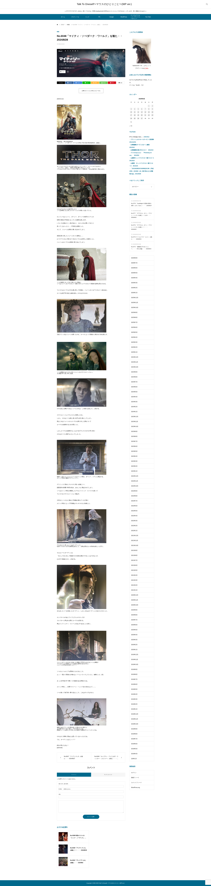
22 (149, 115)
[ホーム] (57, 24)
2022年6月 (134, 505)
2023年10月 (134, 426)
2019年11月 (134, 659)
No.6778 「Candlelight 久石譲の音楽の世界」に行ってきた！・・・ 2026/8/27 (141, 204)
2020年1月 (134, 649)
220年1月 (134, 758)
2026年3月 (134, 282)
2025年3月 (134, 342)
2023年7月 (134, 441)
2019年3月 (134, 699)
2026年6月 (134, 268)
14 (145, 112)
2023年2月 (134, 466)
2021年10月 (134, 545)
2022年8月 (134, 496)
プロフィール (75, 17)
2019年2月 (134, 704)
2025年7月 (134, 322)
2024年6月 (134, 387)
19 (138, 115)
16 (152, 112)
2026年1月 (134, 292)
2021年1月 (134, 590)
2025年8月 (134, 317)
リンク (87, 17)
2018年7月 (134, 739)
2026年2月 (134, 287)
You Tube (148, 17)
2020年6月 (134, 624)
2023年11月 (134, 421)
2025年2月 (134, 347)
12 (138, 112)
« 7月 (130, 126)
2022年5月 (134, 510)
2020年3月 (134, 639)
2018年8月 (134, 734)
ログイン (133, 772)
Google (111, 17)
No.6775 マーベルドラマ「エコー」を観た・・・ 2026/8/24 (141, 238)
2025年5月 (134, 332)
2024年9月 (134, 372)
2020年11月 (134, 600)
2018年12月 (134, 714)
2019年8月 (134, 674)
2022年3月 (134, 520)
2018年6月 (134, 743)
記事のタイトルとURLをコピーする (91, 90)
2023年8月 (134, 436)
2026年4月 (134, 277)
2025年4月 (134, 337)
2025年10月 (134, 307)
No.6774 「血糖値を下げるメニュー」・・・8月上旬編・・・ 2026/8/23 (141, 247)
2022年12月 (134, 476)
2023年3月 (134, 461)
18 (134, 115)
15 (149, 112)
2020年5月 (134, 629)
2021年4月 (134, 575)
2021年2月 (134, 585)
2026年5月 (134, 272)
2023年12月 (134, 416)
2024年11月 (134, 362)
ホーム (63, 17)
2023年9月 (134, 431)
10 (131, 112)
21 (145, 115)
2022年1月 (134, 530)
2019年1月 (134, 709)
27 (141, 118)
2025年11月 (134, 302)
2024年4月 (134, 396)
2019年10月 (134, 664)
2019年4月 (134, 694)
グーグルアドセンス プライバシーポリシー (135, 17)
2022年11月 (134, 481)
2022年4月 (134, 515)
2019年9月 (134, 669)
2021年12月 (134, 535)
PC (99, 17)
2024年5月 (134, 391)
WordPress (124, 17)
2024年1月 (134, 411)
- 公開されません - (65, 789)
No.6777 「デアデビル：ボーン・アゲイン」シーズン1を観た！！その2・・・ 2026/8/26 (141, 215)
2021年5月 (134, 570)
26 (138, 118)
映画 (58, 31)
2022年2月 (134, 525)
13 (141, 112)
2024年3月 (134, 401)
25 (134, 118)
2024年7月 (134, 382)
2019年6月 (134, 684)
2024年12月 (134, 357)
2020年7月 (134, 620)
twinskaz (146, 136)
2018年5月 (134, 748)
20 (141, 115)
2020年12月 (134, 595)
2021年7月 (134, 560)
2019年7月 (134, 679)
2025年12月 (134, 297)
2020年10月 (134, 605)
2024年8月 (134, 377)
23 (152, 115)
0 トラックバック (108, 774)
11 (134, 112)
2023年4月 (134, 456)
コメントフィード (136, 782)
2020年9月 (134, 610)
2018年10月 (134, 724)
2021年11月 (134, 540)
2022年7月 (134, 501)
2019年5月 (134, 689)
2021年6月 (134, 565)
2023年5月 (134, 451)
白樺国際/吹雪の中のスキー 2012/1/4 (142, 150)
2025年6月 (134, 327)
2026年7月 (134, 263)
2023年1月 (134, 471)
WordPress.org (135, 787)
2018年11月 (134, 719)
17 (131, 115)
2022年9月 (134, 491)
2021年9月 (134, 550)
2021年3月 (134, 580)
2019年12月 (134, 654)
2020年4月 (134, 634)
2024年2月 (134, 406)
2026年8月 (134, 258)
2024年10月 (134, 367)
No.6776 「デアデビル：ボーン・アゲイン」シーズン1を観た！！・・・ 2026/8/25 (141, 227)
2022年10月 (134, 486)
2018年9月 (134, 729)
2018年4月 (134, 753)
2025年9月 (134, 312)
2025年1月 (134, 352)
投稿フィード (135, 777)
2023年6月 (134, 446)
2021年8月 (134, 555)
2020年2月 (134, 644)
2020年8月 (134, 615)
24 (131, 118)
